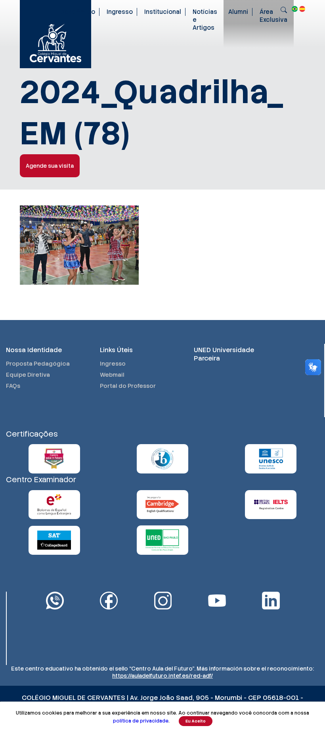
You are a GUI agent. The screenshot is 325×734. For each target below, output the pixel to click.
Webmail (112, 374)
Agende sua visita (50, 165)
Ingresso (120, 12)
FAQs (13, 385)
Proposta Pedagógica (38, 363)
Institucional (162, 12)
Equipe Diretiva (28, 374)
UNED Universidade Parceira (224, 354)
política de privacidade (140, 721)
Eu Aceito (195, 721)
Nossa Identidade (34, 350)
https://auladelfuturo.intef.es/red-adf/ (162, 675)
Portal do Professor (128, 385)
